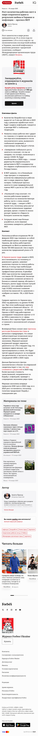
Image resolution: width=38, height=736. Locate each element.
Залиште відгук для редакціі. (13, 521)
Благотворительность (10, 694)
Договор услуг (7, 662)
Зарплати (32, 529)
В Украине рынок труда (12, 257)
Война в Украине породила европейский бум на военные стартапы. (13, 446)
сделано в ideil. (29, 732)
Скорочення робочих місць (12, 533)
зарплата (28, 536)
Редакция (5, 682)
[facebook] (7, 610)
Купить (7, 641)
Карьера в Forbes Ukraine (10, 658)
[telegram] (16, 610)
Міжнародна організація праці (13, 536)
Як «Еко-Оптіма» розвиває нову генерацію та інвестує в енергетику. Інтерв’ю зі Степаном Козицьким (13, 580)
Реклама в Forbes (8, 691)
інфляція (5, 529)
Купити (14, 103)
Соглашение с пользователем (12, 655)
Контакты (5, 651)
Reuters (18, 55)
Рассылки (5, 672)
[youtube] (20, 610)
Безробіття (13, 529)
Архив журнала (7, 687)
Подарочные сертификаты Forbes (14, 698)
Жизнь (5, 480)
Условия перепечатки (10, 669)
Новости (4, 8)
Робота (24, 533)
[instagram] (11, 610)
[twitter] (3, 610)
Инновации (7, 455)
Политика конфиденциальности (14, 676)
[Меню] (34, 2)
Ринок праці (23, 529)
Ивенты (5, 665)
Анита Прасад (12, 24)
